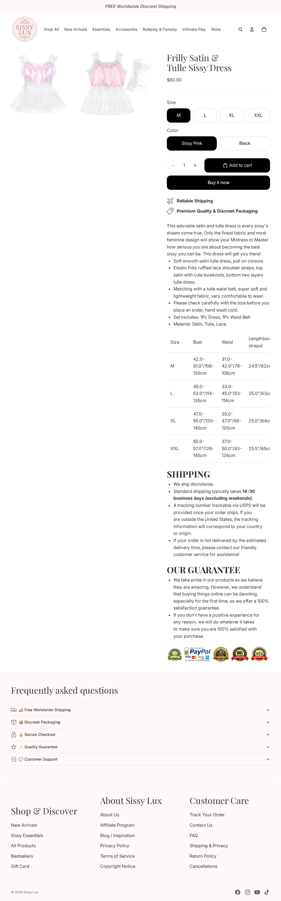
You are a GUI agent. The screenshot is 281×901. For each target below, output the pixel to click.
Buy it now (218, 182)
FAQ (194, 835)
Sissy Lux (31, 892)
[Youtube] (257, 892)
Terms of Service (117, 856)
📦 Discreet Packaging (39, 722)
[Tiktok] (266, 892)
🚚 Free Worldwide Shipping (45, 709)
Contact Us (201, 825)
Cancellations (203, 866)
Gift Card (20, 866)
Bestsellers (22, 856)
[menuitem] (216, 29)
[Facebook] (237, 892)
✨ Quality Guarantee (38, 746)
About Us (109, 814)
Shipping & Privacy (209, 845)
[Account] (252, 29)
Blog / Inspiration (117, 835)
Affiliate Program (117, 825)
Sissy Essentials (27, 835)
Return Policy (203, 856)
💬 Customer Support (38, 759)
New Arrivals (24, 825)
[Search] (240, 29)
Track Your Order (207, 814)
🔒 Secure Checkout (37, 734)
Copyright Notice (117, 866)
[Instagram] (247, 892)
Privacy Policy (114, 845)
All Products (23, 845)
